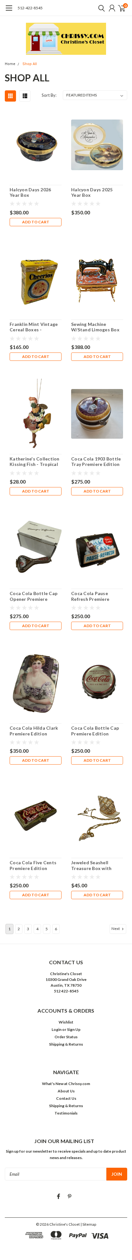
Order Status (66, 1036)
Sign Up (73, 1029)
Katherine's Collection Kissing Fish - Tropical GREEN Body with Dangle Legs (35, 461)
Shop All (29, 64)
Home (10, 64)
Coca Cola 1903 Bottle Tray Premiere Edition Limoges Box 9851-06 (96, 461)
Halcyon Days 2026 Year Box (30, 192)
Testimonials (66, 1113)
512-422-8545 (30, 7)
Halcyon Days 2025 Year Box (91, 192)
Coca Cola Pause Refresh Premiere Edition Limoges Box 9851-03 (93, 596)
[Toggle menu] (9, 11)
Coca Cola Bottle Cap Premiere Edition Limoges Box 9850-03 (95, 730)
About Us (66, 1091)
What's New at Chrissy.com (66, 1083)
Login (57, 1029)
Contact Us (66, 1098)
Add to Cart (35, 222)
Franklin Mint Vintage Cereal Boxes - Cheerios (34, 327)
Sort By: (49, 95)
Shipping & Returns (66, 1044)
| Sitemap (88, 1224)
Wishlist (66, 1022)
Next (115, 928)
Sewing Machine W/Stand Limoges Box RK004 (95, 327)
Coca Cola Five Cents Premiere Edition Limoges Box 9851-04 (33, 865)
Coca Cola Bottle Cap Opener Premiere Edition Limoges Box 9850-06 (33, 596)
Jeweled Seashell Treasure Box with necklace (91, 865)
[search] (100, 8)
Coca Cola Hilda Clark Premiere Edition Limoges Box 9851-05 (34, 730)
